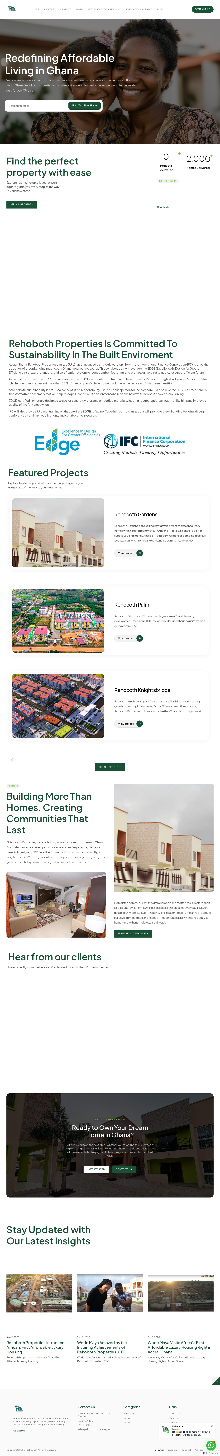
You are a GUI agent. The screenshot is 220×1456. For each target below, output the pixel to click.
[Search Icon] (34, 105)
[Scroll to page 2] (108, 298)
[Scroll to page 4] (115, 298)
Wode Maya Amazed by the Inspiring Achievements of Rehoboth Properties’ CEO (102, 1431)
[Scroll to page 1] (105, 298)
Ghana (180, 227)
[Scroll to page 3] (111, 298)
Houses (171, 227)
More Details (163, 207)
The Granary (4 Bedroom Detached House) (185, 239)
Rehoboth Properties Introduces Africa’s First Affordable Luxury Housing (36, 1431)
